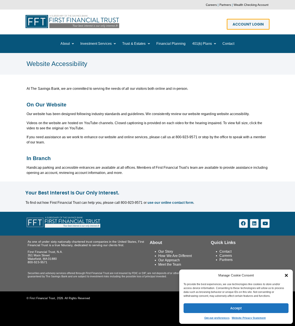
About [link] (65, 43)
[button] (286, 275)
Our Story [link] (165, 251)
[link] (72, 27)
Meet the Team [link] (169, 264)
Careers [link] (211, 4)
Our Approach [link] (169, 260)
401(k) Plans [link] (202, 43)
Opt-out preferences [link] (217, 318)
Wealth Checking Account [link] (251, 4)
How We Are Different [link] (175, 256)
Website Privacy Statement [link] (249, 318)
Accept (236, 308)
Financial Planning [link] (171, 43)
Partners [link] (225, 4)
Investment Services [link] (96, 43)
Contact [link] (228, 43)
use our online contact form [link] (170, 202)
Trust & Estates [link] (134, 43)
